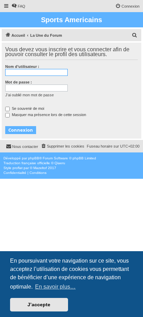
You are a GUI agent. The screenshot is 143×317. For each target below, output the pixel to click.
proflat (17, 168)
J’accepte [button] (38, 304)
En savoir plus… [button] (55, 287)
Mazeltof (40, 168)
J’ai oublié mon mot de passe (29, 95)
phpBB (33, 158)
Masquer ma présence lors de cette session (48, 115)
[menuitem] (18, 6)
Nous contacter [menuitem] (25, 146)
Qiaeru (59, 163)
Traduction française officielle (26, 163)
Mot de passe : (18, 82)
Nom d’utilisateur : (22, 66)
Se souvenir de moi (27, 108)
